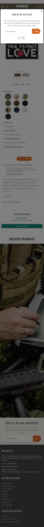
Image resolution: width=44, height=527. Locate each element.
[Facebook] (19, 38)
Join (36, 31)
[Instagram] (23, 38)
